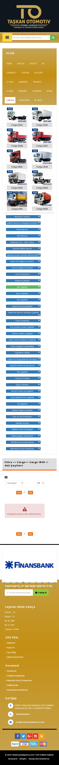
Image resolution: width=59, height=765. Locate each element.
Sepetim (11, 643)
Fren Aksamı (22, 236)
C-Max (10, 82)
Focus (21, 63)
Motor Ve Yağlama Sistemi (22, 261)
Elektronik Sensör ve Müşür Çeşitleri (23, 312)
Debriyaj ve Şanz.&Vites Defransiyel (22, 255)
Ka (43, 63)
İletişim (23, 758)
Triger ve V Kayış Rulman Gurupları (22, 359)
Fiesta (33, 63)
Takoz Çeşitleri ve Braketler (22, 346)
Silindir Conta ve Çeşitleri (22, 391)
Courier (37, 91)
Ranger (23, 91)
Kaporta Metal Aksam (22, 248)
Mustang (24, 100)
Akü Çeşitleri (22, 287)
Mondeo (23, 82)
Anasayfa (11, 671)
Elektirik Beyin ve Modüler (22, 436)
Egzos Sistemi (22, 384)
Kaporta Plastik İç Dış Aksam (22, 365)
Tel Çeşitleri (22, 404)
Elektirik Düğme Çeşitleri (22, 410)
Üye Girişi (11, 652)
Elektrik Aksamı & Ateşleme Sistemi (22, 223)
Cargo (10, 100)
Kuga (50, 91)
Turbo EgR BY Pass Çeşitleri (22, 397)
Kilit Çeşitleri (22, 299)
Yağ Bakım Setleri (22, 352)
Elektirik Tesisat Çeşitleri (22, 429)
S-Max (9, 91)
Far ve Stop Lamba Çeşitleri (22, 327)
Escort (38, 72)
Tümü (9, 63)
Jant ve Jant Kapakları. (22, 416)
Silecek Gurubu (22, 423)
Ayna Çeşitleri (22, 293)
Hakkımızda (12, 685)
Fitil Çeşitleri (22, 372)
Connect (11, 72)
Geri (19, 492)
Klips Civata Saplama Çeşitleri (22, 340)
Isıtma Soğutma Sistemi (22, 268)
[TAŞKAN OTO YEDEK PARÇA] (29, 17)
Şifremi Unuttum (15, 657)
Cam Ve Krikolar (22, 274)
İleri (30, 492)
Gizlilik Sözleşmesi (16, 675)
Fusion (25, 72)
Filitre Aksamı (22, 229)
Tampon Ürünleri (22, 378)
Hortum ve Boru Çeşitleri (22, 333)
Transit (37, 82)
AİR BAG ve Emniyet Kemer (22, 442)
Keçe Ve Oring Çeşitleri (22, 306)
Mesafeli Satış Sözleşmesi (19, 680)
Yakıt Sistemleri (22, 320)
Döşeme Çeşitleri (22, 280)
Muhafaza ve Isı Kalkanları (22, 448)
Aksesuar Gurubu (22, 216)
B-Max (38, 100)
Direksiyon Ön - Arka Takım (22, 242)
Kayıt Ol (10, 647)
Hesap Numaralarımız (17, 690)
